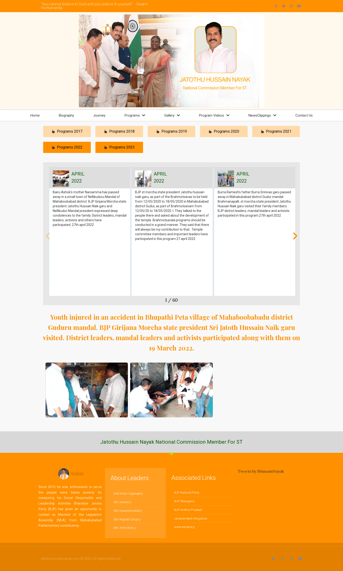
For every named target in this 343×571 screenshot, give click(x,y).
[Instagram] (291, 6)
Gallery (169, 115)
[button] (47, 236)
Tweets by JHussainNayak (261, 471)
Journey (99, 115)
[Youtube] (299, 6)
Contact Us (304, 115)
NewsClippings (259, 115)
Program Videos (211, 115)
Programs (132, 115)
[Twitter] (283, 6)
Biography (66, 115)
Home (35, 115)
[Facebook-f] (276, 6)
